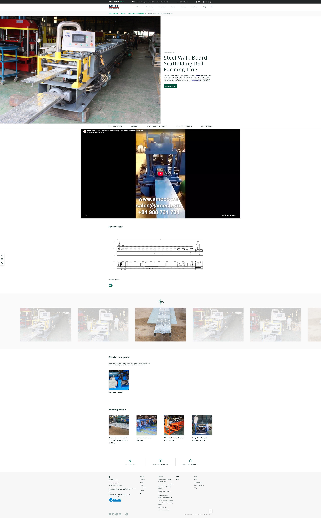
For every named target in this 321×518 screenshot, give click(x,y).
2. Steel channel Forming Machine (166, 484)
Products (149, 7)
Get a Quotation (143, 488)
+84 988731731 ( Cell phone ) (115, 485)
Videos (183, 7)
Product (142, 482)
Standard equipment (156, 126)
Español (116, 2)
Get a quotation (170, 86)
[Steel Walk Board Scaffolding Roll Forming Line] (45, 324)
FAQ (204, 7)
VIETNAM (111, 2)
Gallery (134, 126)
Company (162, 7)
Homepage (142, 479)
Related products (184, 126)
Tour (139, 7)
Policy (195, 488)
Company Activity (198, 482)
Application (206, 126)
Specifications (115, 126)
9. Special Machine (162, 507)
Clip (113, 285)
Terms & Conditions (199, 485)
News (173, 7)
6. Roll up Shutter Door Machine (165, 500)
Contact (194, 7)
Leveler (198, 75)
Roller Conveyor (195, 80)
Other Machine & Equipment (164, 510)
